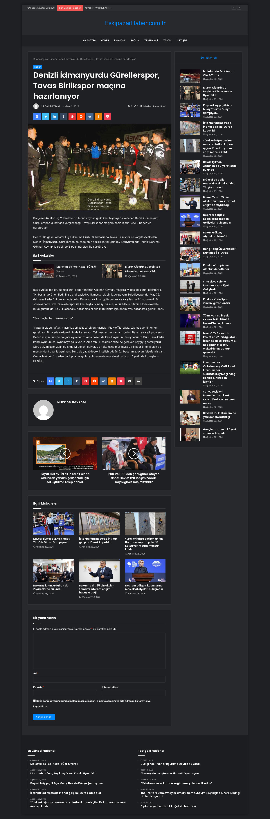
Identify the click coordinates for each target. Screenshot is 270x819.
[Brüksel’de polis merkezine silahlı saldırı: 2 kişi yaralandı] (190, 185)
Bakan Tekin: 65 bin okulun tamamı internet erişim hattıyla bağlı (96, 589)
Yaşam (167, 40)
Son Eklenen (208, 57)
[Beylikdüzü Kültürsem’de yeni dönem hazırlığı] (190, 418)
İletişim (182, 40)
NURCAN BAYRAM (50, 106)
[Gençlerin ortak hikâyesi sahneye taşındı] (190, 434)
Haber (105, 40)
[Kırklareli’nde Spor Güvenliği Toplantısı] (190, 304)
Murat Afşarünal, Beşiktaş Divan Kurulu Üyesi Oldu (217, 91)
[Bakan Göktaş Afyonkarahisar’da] (190, 237)
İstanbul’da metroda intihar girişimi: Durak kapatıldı (98, 540)
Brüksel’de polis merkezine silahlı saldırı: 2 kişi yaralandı (219, 183)
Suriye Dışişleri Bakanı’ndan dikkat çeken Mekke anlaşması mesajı (219, 397)
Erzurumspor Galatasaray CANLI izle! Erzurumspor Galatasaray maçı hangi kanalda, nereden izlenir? (219, 372)
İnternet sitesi (110, 687)
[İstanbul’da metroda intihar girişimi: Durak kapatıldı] (99, 523)
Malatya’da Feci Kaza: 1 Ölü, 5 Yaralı (219, 73)
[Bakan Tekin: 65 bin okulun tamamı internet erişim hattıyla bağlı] (99, 570)
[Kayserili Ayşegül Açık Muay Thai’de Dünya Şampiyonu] (53, 523)
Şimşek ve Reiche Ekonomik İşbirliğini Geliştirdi (216, 285)
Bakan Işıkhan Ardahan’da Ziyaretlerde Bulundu (51, 587)
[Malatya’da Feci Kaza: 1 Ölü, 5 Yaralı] (43, 271)
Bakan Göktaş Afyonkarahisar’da (215, 234)
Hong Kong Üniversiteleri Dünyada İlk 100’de (219, 251)
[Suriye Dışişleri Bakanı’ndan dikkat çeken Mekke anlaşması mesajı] (190, 397)
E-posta (38, 687)
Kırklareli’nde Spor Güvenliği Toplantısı (216, 301)
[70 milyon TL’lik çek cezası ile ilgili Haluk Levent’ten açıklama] (190, 320)
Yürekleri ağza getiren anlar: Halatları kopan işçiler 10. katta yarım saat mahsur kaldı (144, 544)
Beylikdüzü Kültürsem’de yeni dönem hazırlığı (219, 415)
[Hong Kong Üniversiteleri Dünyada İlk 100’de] (190, 254)
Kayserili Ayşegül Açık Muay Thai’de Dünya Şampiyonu (115, 7)
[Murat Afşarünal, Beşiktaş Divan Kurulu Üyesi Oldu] (112, 271)
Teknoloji (151, 40)
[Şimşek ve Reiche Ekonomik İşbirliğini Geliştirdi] (190, 287)
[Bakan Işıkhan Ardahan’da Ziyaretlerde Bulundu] (53, 570)
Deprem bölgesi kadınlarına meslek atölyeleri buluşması (144, 587)
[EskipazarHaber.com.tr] (135, 23)
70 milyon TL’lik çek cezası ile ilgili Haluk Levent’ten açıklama (217, 319)
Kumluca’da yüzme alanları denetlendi (216, 267)
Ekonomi (119, 40)
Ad (35, 673)
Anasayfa (89, 40)
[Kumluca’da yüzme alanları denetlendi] (190, 270)
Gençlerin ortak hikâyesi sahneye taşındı (219, 431)
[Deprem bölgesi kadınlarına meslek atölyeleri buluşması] (145, 570)
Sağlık (135, 40)
